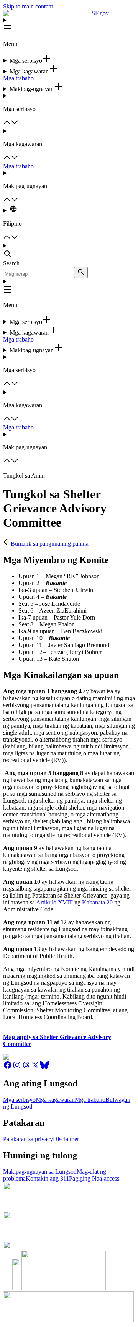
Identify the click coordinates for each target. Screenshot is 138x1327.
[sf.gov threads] (26, 1067)
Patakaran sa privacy (28, 1139)
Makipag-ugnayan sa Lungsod (40, 1171)
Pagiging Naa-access (94, 1178)
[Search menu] (69, 251)
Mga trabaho (18, 78)
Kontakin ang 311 (47, 1178)
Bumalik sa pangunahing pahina (50, 543)
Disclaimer (66, 1139)
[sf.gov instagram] (16, 1067)
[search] (81, 272)
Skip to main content (28, 6)
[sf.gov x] (35, 1067)
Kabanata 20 (97, 902)
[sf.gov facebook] (7, 1067)
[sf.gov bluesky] (44, 1067)
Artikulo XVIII (54, 902)
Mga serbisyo (19, 1099)
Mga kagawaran (55, 1099)
